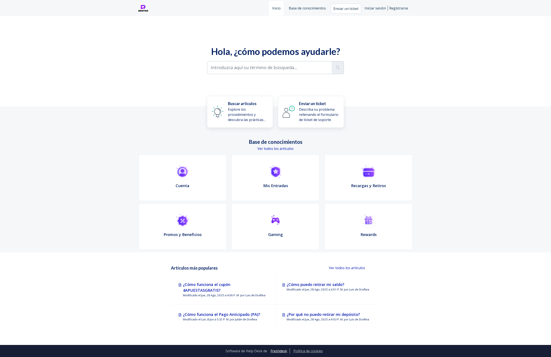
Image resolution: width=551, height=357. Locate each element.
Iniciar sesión (375, 8)
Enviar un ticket (345, 8)
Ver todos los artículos (275, 148)
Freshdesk (279, 351)
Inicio (276, 8)
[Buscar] (338, 67)
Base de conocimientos (307, 8)
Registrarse (398, 8)
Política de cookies (308, 351)
